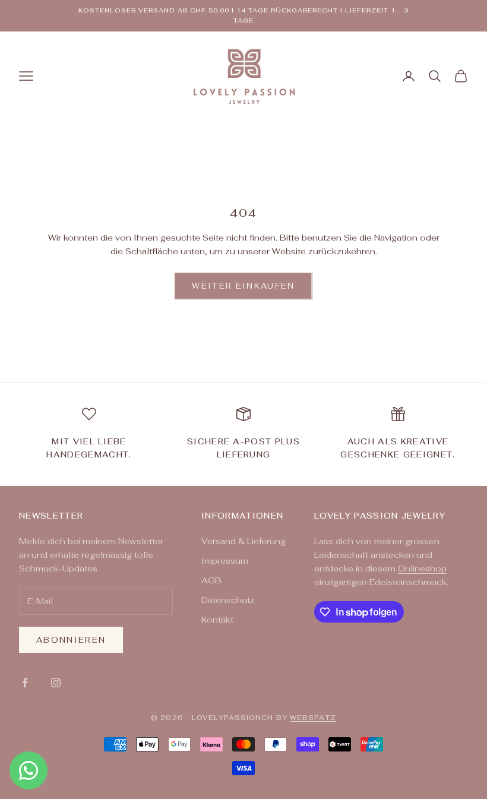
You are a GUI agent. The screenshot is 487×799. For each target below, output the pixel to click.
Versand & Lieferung (243, 541)
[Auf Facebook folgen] (25, 683)
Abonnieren (71, 640)
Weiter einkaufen (243, 286)
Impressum (224, 560)
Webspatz (313, 717)
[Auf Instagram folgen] (56, 683)
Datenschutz (228, 600)
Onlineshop (422, 568)
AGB (211, 580)
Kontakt (217, 619)
